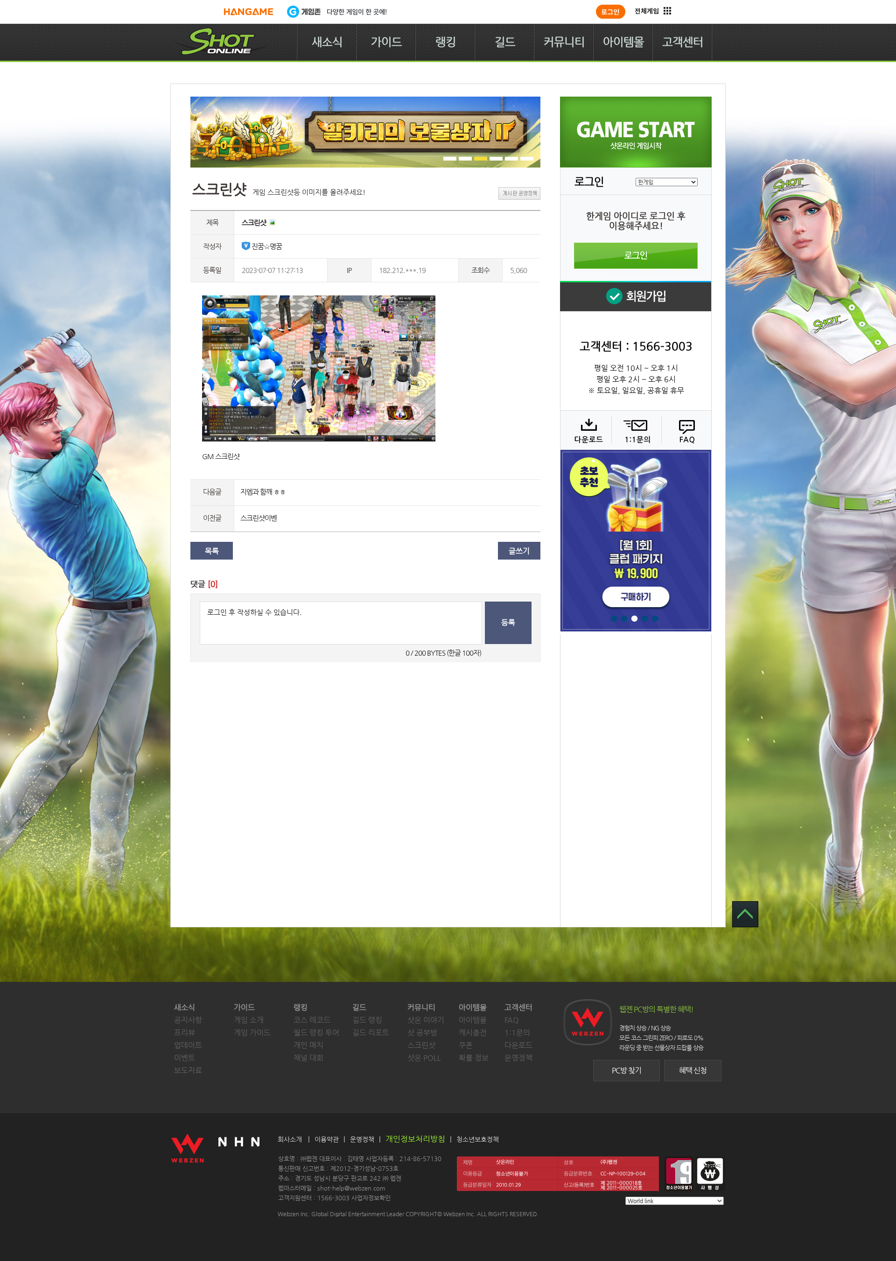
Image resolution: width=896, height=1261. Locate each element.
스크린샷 (421, 1045)
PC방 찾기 (626, 1070)
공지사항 (188, 1020)
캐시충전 (473, 1032)
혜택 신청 (693, 1070)
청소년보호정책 (477, 1139)
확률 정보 (474, 1057)
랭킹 (445, 42)
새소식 (327, 42)
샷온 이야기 (425, 1020)
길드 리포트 (370, 1032)
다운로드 (585, 429)
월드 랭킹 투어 (316, 1032)
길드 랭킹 (367, 1020)
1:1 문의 (635, 429)
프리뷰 (184, 1032)
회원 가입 (635, 296)
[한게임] (248, 11)
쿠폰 (466, 1045)
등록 (508, 622)
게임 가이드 (252, 1032)
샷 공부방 (422, 1032)
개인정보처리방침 (415, 1138)
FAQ (685, 429)
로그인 (636, 256)
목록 (212, 550)
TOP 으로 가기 (745, 914)
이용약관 (327, 1139)
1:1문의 (517, 1032)
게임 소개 (249, 1020)
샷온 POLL (424, 1057)
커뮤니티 (564, 42)
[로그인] (610, 12)
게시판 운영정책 (519, 193)
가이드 (386, 42)
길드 (505, 42)
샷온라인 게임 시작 (636, 132)
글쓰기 (519, 550)
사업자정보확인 (371, 1197)
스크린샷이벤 (258, 518)
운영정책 (518, 1057)
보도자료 (188, 1070)
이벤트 (184, 1057)
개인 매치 (308, 1045)
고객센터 (682, 42)
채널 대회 (308, 1057)
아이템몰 (623, 42)
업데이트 (188, 1045)
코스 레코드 (312, 1020)
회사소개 (290, 1139)
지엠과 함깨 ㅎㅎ (263, 492)
